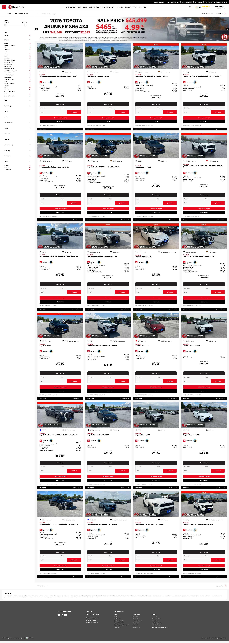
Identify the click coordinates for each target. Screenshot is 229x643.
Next (227, 29)
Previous (36, 29)
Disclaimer (223, 20)
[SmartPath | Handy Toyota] (132, 26)
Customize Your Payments (60, 117)
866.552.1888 (187, 2)
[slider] (5, 25)
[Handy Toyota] (17, 7)
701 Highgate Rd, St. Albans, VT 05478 (216, 2)
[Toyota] (4, 7)
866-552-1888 (173, 2)
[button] (81, 52)
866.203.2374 (159, 2)
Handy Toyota (43, 129)
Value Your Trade (60, 121)
